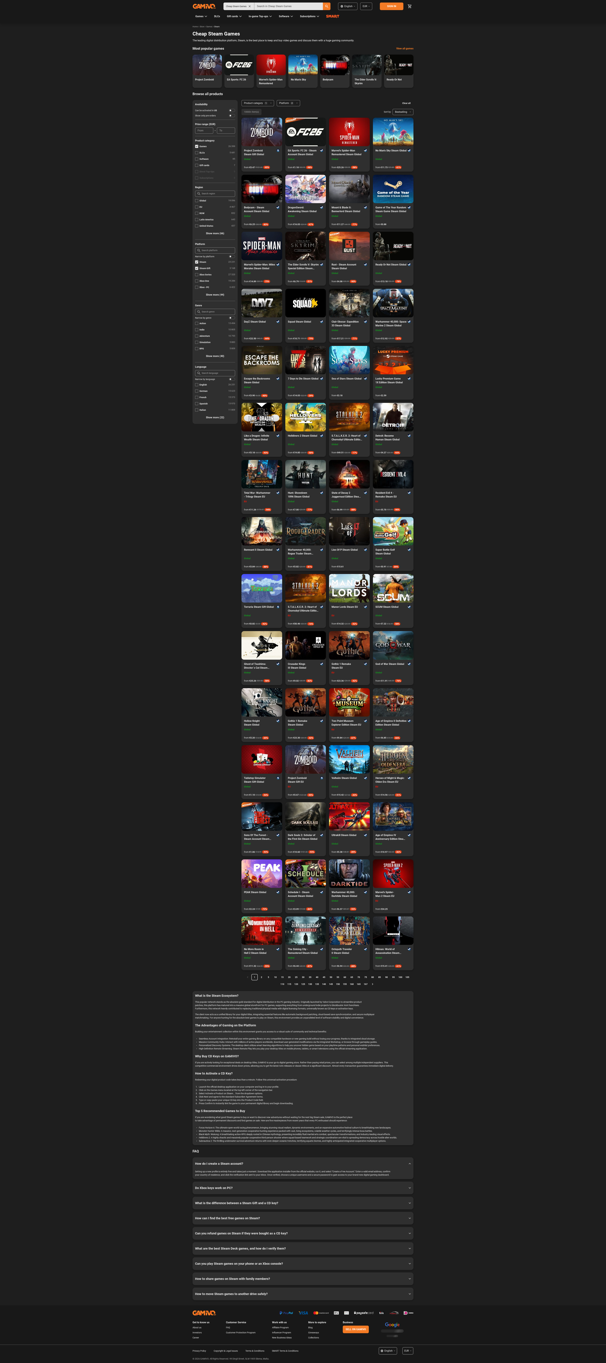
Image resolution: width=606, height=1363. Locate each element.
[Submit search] (326, 6)
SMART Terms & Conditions (285, 1351)
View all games (404, 48)
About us (197, 1327)
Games (209, 27)
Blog (310, 1327)
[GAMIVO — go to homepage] (204, 6)
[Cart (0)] (409, 6)
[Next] (372, 984)
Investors (197, 1332)
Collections (313, 1337)
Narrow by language (205, 379)
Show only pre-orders (205, 115)
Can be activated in (206, 110)
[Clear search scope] (250, 6)
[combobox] (288, 6)
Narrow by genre (203, 318)
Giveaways (313, 1332)
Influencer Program (281, 1332)
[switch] (232, 110)
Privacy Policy (199, 1351)
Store (202, 27)
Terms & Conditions (254, 1351)
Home (195, 27)
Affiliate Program (280, 1327)
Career (196, 1337)
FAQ (228, 1327)
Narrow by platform (204, 256)
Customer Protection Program (240, 1332)
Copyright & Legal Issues (226, 1351)
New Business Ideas (282, 1337)
